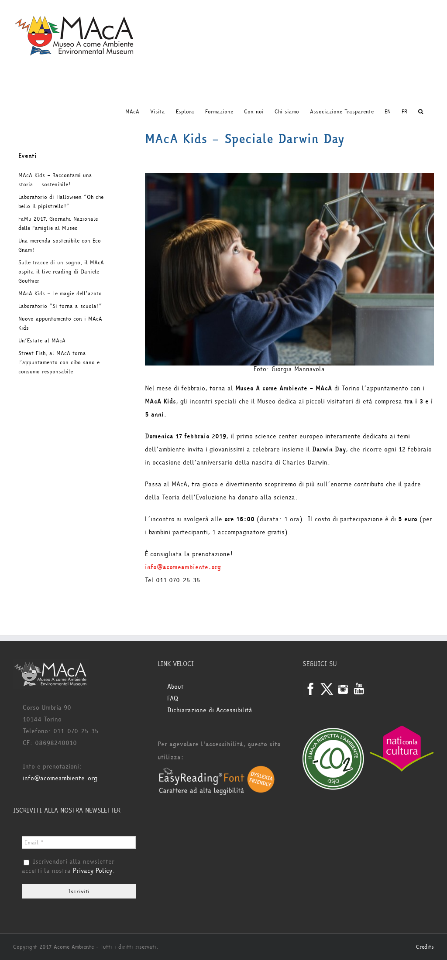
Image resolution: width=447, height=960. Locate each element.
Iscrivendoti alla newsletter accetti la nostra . (68, 867)
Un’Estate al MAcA (41, 341)
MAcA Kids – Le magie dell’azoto (60, 293)
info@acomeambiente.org (183, 567)
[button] (420, 111)
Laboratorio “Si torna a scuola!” (60, 306)
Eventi (27, 156)
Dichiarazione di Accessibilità (209, 710)
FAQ (172, 698)
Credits (425, 947)
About (175, 686)
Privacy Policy (92, 870)
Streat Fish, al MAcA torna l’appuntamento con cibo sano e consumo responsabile (59, 362)
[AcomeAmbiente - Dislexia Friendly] (217, 770)
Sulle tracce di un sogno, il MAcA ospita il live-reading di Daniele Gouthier (61, 272)
